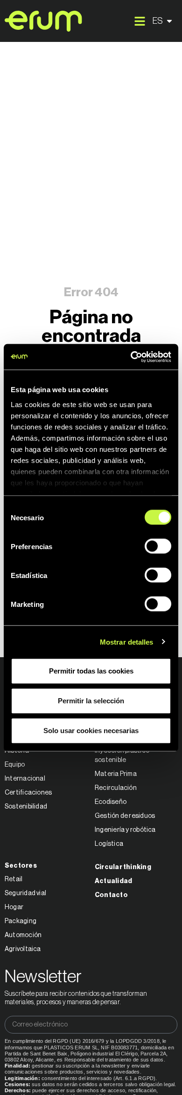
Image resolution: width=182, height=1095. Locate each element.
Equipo (15, 765)
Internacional (25, 778)
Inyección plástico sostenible (122, 755)
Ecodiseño (110, 802)
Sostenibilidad (26, 806)
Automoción (23, 935)
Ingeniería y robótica (125, 830)
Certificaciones (28, 792)
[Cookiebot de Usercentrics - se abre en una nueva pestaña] (131, 357)
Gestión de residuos (125, 816)
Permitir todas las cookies (91, 671)
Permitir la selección (91, 701)
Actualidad (113, 881)
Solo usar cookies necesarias (91, 731)
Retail (13, 879)
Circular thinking (123, 867)
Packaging (20, 921)
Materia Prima (116, 774)
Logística (109, 844)
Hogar (14, 907)
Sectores (21, 866)
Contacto (111, 895)
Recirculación (116, 788)
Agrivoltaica (23, 949)
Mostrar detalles (127, 642)
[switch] (158, 546)
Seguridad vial (25, 893)
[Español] (163, 21)
